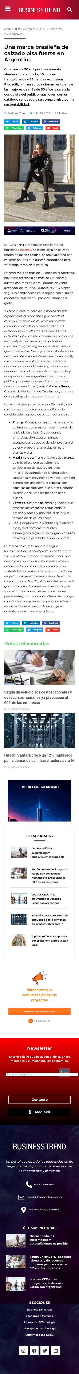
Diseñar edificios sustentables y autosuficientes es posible (48, 852)
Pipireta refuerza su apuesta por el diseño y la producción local (50, 940)
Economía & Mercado (43, 29)
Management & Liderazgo (39, 1328)
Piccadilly (25, 250)
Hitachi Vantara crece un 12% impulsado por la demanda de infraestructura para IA (50, 919)
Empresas (13, 34)
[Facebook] (34, 1350)
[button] (69, 9)
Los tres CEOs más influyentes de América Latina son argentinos (46, 898)
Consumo (13, 29)
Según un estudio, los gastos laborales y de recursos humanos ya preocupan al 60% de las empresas (38, 697)
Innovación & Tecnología (39, 1322)
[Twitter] (44, 1350)
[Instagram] (23, 1350)
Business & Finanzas (39, 1309)
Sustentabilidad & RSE (39, 1334)
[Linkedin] (55, 1350)
